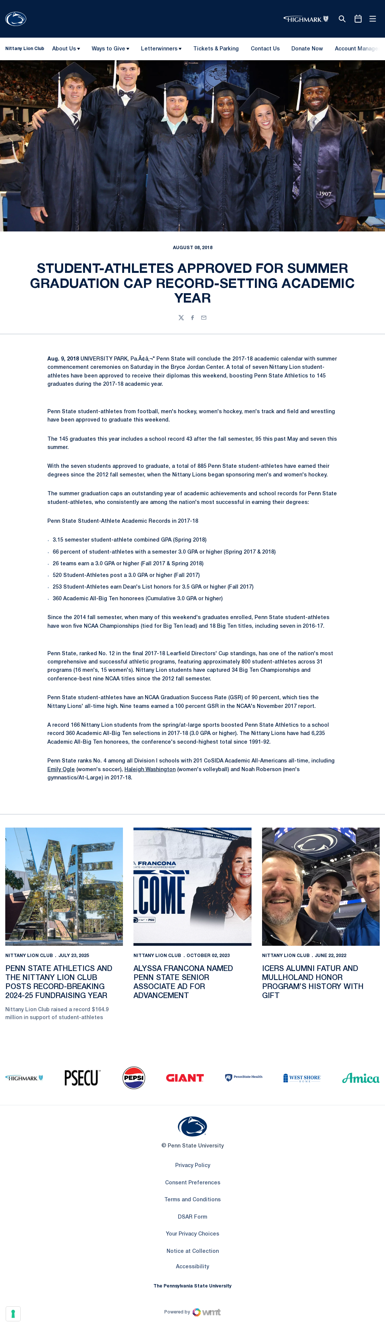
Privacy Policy (192, 1165)
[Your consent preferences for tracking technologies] (13, 1314)
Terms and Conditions (192, 1200)
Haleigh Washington (150, 769)
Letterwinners (159, 49)
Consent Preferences (192, 1183)
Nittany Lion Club (29, 956)
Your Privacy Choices (192, 1234)
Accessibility (192, 1266)
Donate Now (307, 49)
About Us (64, 49)
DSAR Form (192, 1217)
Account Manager (357, 50)
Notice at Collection (193, 1251)
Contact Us (265, 49)
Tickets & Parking (216, 49)
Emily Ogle (61, 769)
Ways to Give (108, 49)
